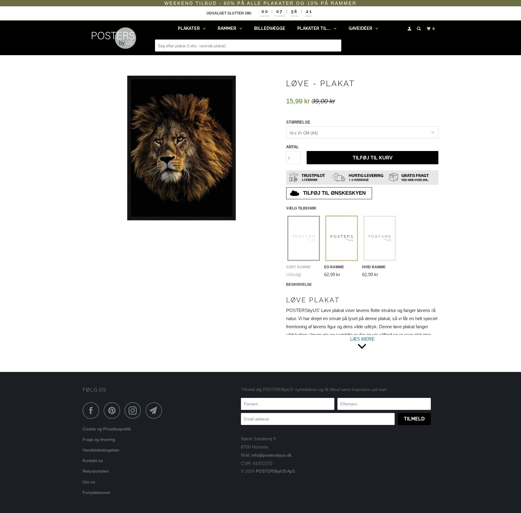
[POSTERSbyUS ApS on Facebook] (93, 410)
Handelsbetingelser (101, 450)
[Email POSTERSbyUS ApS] (156, 410)
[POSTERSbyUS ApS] (113, 38)
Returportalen (96, 471)
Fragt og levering (99, 439)
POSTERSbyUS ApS (275, 471)
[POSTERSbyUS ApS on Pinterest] (113, 410)
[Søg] (419, 29)
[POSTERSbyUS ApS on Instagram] (134, 410)
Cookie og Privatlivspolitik (107, 428)
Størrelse (298, 122)
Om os (89, 482)
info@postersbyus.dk (271, 455)
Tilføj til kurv (372, 158)
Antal (292, 147)
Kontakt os (93, 460)
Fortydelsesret (96, 492)
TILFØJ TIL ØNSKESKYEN (334, 193)
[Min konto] (410, 29)
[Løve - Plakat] (181, 148)
